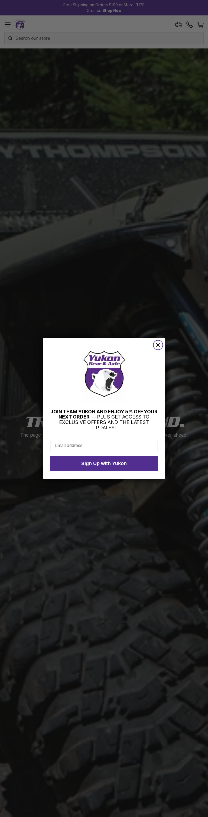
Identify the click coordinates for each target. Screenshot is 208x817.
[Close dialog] (158, 345)
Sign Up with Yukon (104, 463)
